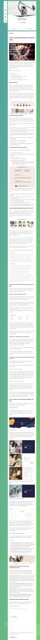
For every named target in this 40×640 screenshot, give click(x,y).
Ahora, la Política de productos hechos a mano (18, 237)
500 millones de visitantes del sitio (24, 127)
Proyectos (5, 14)
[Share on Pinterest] (17, 608)
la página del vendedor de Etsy (24, 410)
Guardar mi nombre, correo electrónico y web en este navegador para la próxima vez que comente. (21, 633)
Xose (22, 41)
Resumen (5, 10)
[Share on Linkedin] (14, 608)
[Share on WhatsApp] (18, 608)
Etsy (25, 608)
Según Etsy (11, 210)
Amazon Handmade (26, 385)
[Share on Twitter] (13, 608)
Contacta (5, 21)
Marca (18, 41)
